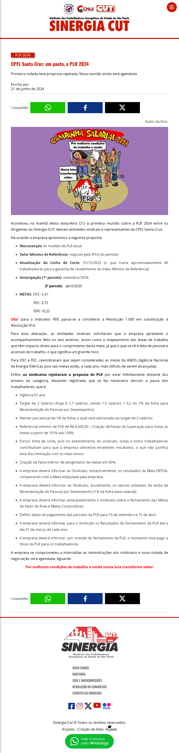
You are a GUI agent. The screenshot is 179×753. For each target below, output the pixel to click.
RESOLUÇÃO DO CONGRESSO (89, 686)
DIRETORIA (78, 674)
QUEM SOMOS (80, 667)
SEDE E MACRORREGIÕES (87, 680)
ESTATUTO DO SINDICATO (87, 693)
